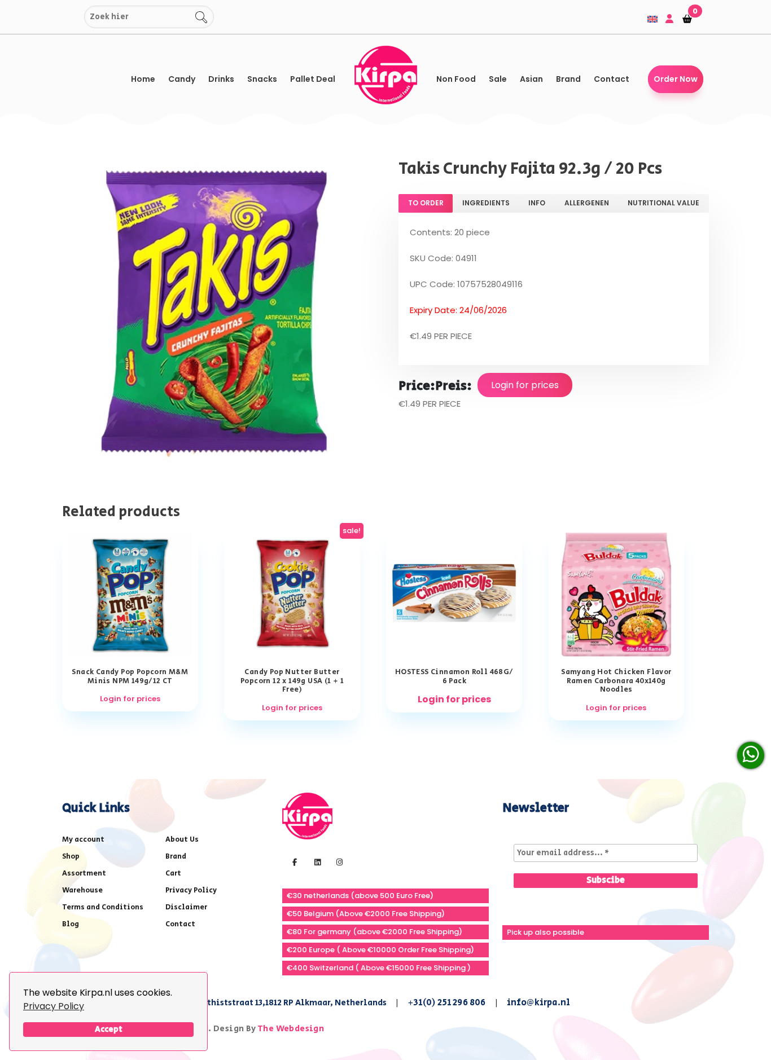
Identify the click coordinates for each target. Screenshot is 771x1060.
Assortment (84, 873)
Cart (173, 873)
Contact (611, 79)
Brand (568, 79)
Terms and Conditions (102, 907)
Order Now (676, 79)
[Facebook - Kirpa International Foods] (293, 861)
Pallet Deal (312, 79)
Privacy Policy (53, 1006)
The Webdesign (290, 1029)
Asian (531, 79)
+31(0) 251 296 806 (447, 1002)
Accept (108, 1029)
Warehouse (82, 890)
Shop (71, 856)
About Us (182, 839)
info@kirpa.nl (539, 1002)
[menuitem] (652, 19)
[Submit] (73, 17)
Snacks (262, 79)
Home (143, 79)
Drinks (221, 79)
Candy (181, 79)
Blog (70, 924)
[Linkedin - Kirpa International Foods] (316, 861)
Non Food (456, 79)
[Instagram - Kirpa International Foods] (338, 861)
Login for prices (525, 385)
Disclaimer (186, 907)
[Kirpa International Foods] (307, 815)
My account (83, 839)
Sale (498, 79)
